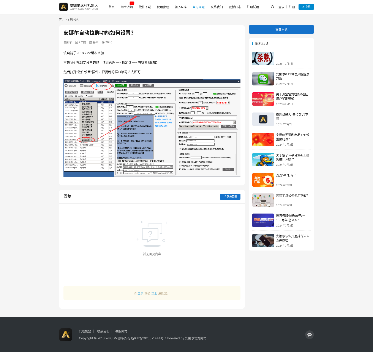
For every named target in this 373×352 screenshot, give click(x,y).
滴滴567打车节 (286, 175)
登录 (281, 7)
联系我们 (217, 7)
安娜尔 (67, 42)
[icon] (309, 334)
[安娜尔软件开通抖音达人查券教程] (263, 241)
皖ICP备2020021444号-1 (148, 338)
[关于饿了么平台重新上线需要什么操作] (263, 160)
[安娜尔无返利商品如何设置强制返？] (263, 139)
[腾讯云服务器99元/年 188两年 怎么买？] (263, 220)
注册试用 (253, 7)
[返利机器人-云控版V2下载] (263, 119)
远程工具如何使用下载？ (292, 195)
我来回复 (232, 196)
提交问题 (281, 29)
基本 (95, 42)
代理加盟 (85, 331)
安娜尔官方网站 (195, 338)
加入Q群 (180, 7)
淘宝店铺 (127, 7)
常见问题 (199, 7)
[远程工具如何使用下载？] (263, 200)
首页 (112, 7)
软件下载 (145, 7)
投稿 (307, 6)
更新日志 (235, 7)
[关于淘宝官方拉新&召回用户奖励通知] (263, 99)
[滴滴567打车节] (263, 180)
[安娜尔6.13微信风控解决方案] (263, 79)
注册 (292, 7)
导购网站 (121, 331)
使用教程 (163, 7)
